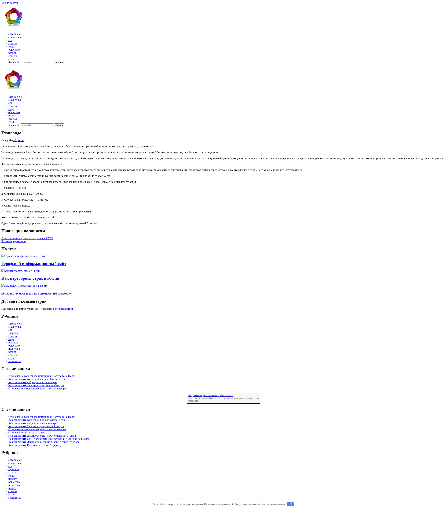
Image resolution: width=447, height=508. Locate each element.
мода (11, 46)
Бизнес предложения (13, 241)
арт (10, 40)
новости (13, 342)
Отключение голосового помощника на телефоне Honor (41, 375)
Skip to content (9, 2)
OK (290, 504)
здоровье (13, 333)
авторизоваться (64, 308)
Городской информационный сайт (33, 263)
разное (12, 52)
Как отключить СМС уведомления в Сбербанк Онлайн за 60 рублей (49, 438)
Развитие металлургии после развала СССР (27, 238)
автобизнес (15, 33)
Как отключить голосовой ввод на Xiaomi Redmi (37, 379)
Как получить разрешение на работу (36, 293)
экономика (14, 361)
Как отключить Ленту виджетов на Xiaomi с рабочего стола (43, 441)
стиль (11, 59)
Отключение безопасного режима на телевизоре (37, 388)
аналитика (14, 37)
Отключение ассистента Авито (26, 432)
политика (14, 348)
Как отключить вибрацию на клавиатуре (32, 382)
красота (12, 43)
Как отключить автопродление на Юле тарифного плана (42, 435)
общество (14, 49)
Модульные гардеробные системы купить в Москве (210, 395)
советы (12, 55)
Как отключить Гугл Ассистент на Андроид (34, 445)
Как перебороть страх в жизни (30, 278)
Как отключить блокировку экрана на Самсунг (36, 385)
